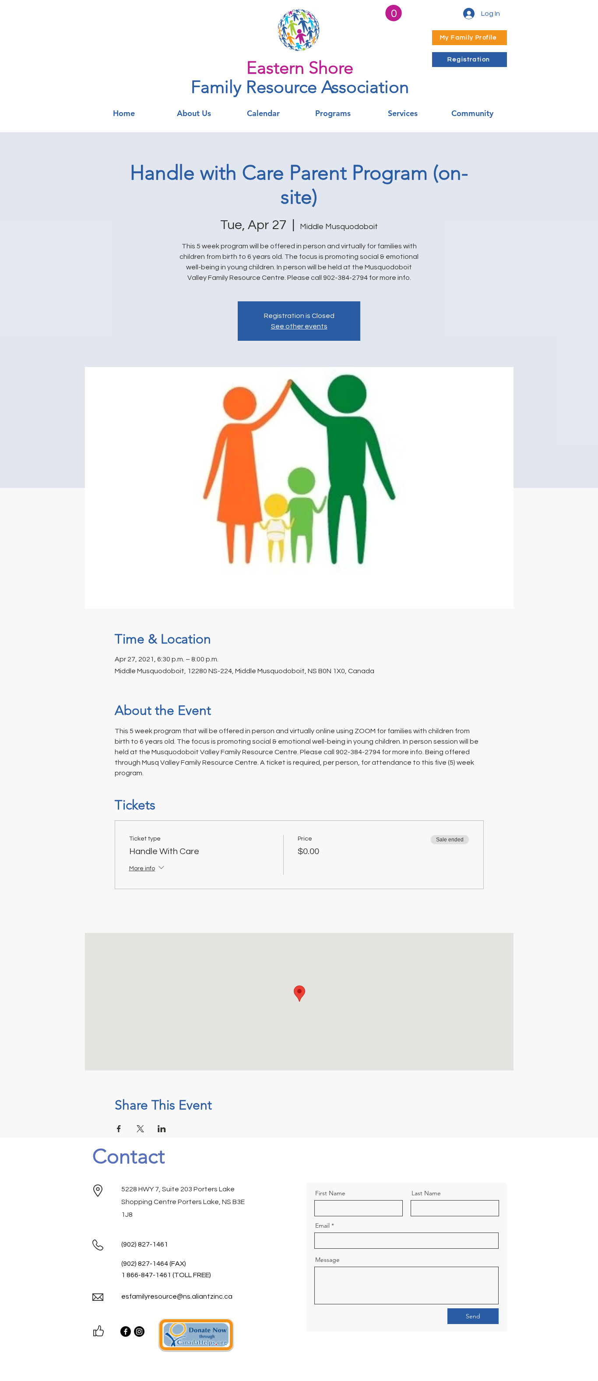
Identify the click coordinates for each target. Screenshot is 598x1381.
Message (327, 1260)
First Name (330, 1193)
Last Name (426, 1193)
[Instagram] (139, 1331)
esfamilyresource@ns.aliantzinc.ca (176, 1296)
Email (322, 1225)
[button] (393, 13)
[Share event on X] (140, 1128)
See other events (299, 326)
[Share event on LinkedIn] (162, 1128)
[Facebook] (125, 1331)
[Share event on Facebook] (119, 1128)
